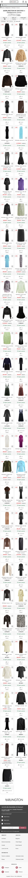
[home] (0, 7)
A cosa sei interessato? (7, 813)
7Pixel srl (12, 876)
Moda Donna (6, 816)
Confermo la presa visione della (11, 831)
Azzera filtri (18, 21)
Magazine (18, 838)
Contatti (3, 845)
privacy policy (16, 831)
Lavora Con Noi (5, 848)
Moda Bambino (7, 823)
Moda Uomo (6, 820)
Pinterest (20, 871)
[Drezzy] (14, 2)
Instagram (7, 867)
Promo (17, 848)
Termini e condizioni (6, 856)
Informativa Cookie (20, 856)
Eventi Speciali (19, 845)
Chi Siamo (4, 838)
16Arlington (3, 21)
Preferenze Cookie (20, 859)
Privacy (3, 859)
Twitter (20, 867)
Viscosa (11, 21)
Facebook (7, 871)
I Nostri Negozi (19, 841)
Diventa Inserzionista (6, 841)
